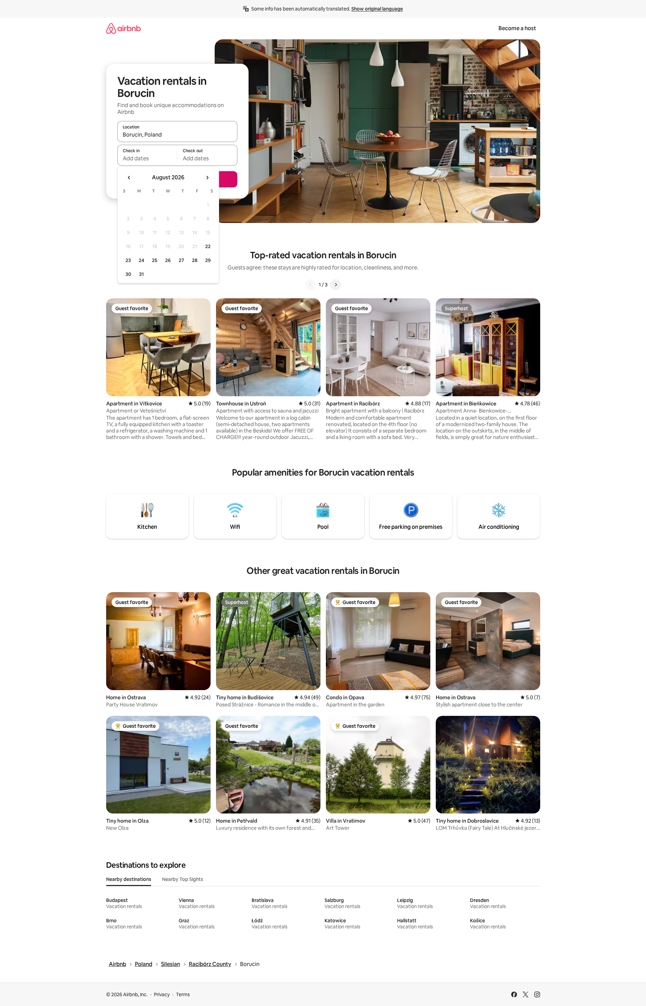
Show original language (377, 9)
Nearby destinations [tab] (128, 879)
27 (181, 260)
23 (128, 260)
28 (194, 260)
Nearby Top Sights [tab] (182, 879)
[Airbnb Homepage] (123, 28)
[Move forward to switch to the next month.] (207, 178)
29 (208, 260)
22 (208, 246)
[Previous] (310, 284)
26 (168, 260)
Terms (183, 994)
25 (154, 260)
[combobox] (177, 134)
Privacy (162, 994)
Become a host (517, 28)
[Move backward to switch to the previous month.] (129, 178)
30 (128, 274)
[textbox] (147, 158)
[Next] (335, 284)
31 (141, 274)
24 (141, 260)
